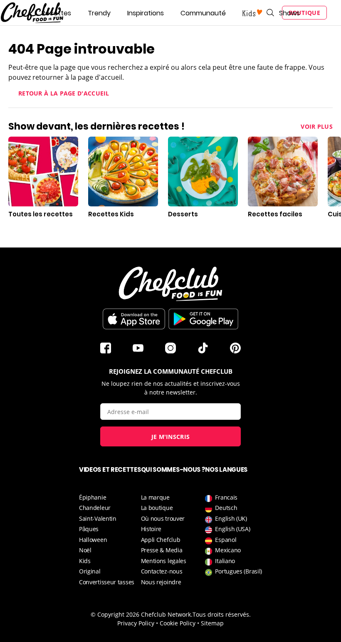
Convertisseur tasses (106, 582)
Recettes (56, 13)
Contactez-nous (162, 571)
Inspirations (145, 13)
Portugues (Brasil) (238, 571)
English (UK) (231, 518)
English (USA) (232, 529)
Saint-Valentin (97, 518)
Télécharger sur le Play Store (203, 319)
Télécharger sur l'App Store (134, 319)
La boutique (157, 508)
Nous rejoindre (161, 582)
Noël (85, 550)
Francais (226, 497)
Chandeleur (95, 508)
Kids (85, 561)
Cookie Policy (177, 623)
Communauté (203, 13)
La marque (155, 497)
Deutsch (226, 508)
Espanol (225, 540)
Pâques (89, 529)
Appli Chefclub (160, 540)
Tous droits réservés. (222, 614)
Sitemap (212, 623)
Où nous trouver (163, 518)
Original (90, 571)
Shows (289, 13)
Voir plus (317, 126)
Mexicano (228, 550)
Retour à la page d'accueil (63, 93)
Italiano (225, 561)
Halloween (93, 540)
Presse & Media (162, 550)
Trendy (99, 13)
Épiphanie (92, 497)
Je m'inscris (170, 437)
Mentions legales (163, 561)
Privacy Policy (135, 623)
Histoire (151, 529)
